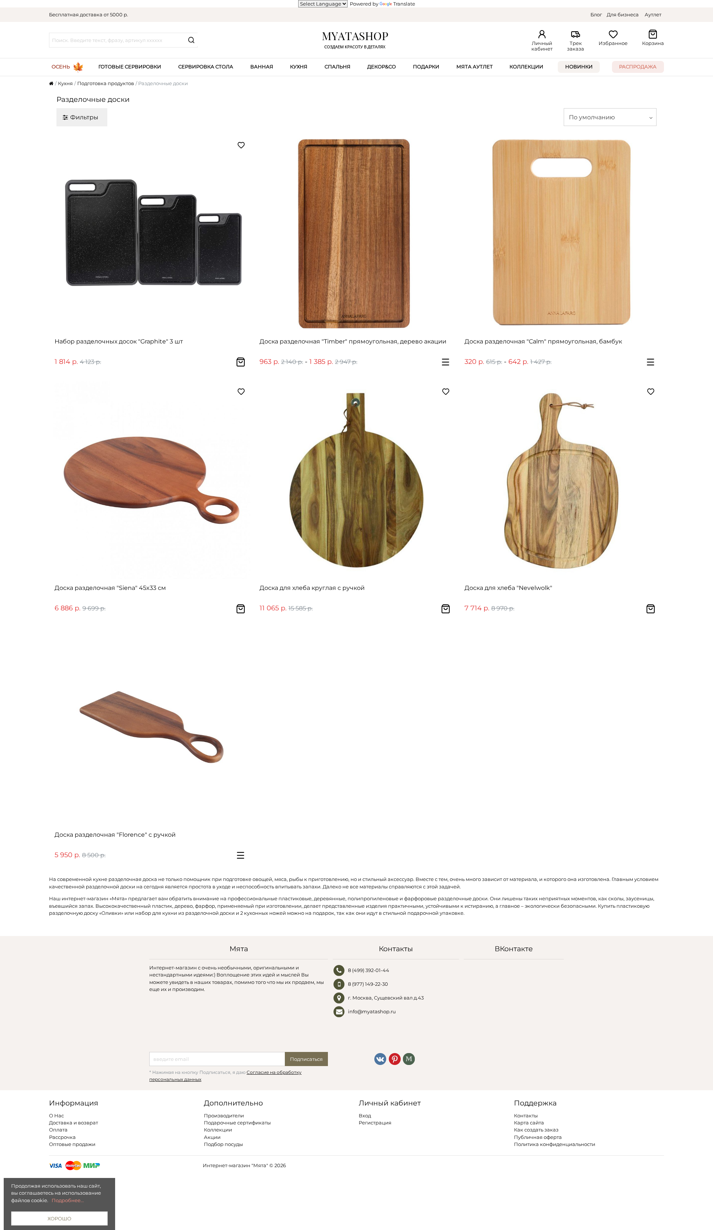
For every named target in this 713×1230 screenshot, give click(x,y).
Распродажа (638, 67)
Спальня (338, 67)
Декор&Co (381, 67)
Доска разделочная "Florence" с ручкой (115, 834)
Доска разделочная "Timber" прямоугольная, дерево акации (353, 341)
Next (241, 234)
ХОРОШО (59, 1218)
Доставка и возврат (73, 1123)
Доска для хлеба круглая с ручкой (312, 587)
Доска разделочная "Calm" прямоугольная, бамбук (543, 341)
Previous (62, 234)
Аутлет (653, 14)
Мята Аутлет (474, 67)
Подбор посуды (223, 1144)
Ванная (261, 67)
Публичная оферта (538, 1137)
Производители (224, 1115)
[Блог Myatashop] (409, 1058)
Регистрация (375, 1123)
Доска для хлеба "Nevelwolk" (508, 587)
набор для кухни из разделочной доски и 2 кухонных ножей (210, 913)
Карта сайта (529, 1123)
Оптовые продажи (72, 1144)
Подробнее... (68, 1200)
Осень (61, 67)
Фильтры (84, 117)
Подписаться (306, 1059)
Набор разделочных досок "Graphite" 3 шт (119, 341)
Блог (596, 14)
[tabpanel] (151, 234)
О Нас (56, 1115)
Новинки (579, 67)
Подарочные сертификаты (237, 1123)
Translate (404, 4)
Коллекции (526, 67)
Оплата (58, 1130)
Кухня (298, 67)
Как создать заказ (536, 1130)
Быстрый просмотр (155, 324)
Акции (212, 1137)
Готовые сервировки (129, 67)
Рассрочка (62, 1137)
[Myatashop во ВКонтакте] (380, 1058)
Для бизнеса (623, 14)
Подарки (426, 67)
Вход (365, 1115)
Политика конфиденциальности (554, 1144)
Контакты (526, 1115)
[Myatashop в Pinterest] (395, 1058)
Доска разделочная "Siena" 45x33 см (110, 587)
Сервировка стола (205, 67)
